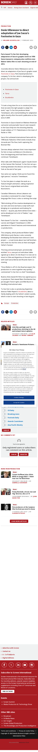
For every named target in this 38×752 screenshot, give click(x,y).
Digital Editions (8, 658)
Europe (6, 303)
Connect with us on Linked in (18, 664)
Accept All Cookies (19, 402)
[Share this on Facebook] (2, 47)
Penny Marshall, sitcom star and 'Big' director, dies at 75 (24, 493)
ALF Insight (8, 721)
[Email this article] (15, 47)
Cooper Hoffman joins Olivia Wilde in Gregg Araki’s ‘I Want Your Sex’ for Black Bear (23, 476)
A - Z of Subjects (9, 654)
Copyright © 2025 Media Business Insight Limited (18, 733)
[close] (36, 43)
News (15, 325)
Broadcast (7, 716)
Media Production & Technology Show (18, 704)
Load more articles (19, 521)
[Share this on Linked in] (11, 47)
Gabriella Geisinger (19, 483)
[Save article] (35, 47)
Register (23, 454)
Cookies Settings (19, 397)
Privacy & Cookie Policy (26, 731)
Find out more (8, 691)
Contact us (6, 651)
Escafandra (9, 97)
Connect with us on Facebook (4, 664)
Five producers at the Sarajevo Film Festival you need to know (23, 508)
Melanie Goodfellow (11, 40)
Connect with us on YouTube (24, 664)
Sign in (10, 43)
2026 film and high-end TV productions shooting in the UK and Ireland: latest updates (23, 329)
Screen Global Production (13, 723)
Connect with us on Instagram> (31, 664)
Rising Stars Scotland (21, 8)
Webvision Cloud (24, 742)
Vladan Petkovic (18, 513)
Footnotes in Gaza (7, 74)
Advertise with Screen (11, 648)
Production (6, 26)
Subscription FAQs (19, 736)
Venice (10, 8)
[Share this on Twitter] (7, 47)
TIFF (4, 8)
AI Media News (9, 718)
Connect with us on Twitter (11, 664)
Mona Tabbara (27, 335)
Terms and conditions (8, 731)
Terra (7, 93)
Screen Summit (9, 702)
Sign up (6, 430)
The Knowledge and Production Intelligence (20, 726)
